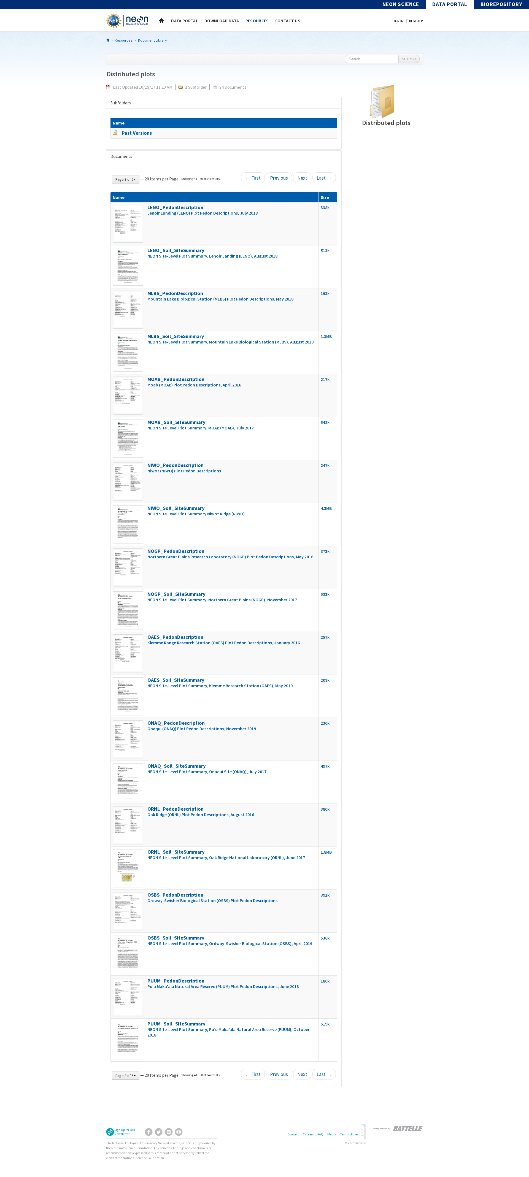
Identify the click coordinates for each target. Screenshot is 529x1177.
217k (325, 379)
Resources (124, 40)
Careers (308, 1134)
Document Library (152, 40)
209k (325, 680)
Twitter (159, 1132)
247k (325, 465)
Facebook (149, 1132)
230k (325, 723)
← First (253, 178)
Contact (293, 1134)
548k (325, 422)
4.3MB (326, 508)
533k (325, 594)
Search (409, 58)
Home (161, 20)
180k (325, 981)
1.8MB (326, 852)
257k (325, 637)
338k (325, 207)
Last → (324, 178)
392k (325, 895)
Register (416, 21)
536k (325, 938)
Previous (279, 178)
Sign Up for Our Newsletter (124, 1132)
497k (325, 766)
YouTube (179, 1132)
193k (325, 293)
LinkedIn (169, 1132)
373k (325, 551)
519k (325, 1024)
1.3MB (326, 336)
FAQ (320, 1134)
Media (331, 1134)
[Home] (108, 40)
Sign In (398, 21)
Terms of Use (349, 1134)
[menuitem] (184, 20)
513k (325, 250)
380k (325, 809)
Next (302, 178)
